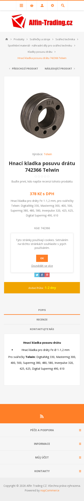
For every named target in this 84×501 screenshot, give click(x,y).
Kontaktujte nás (42, 329)
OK (42, 258)
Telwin (48, 154)
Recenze (42, 319)
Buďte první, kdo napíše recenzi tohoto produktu (42, 181)
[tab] (42, 310)
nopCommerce (49, 490)
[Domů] (7, 39)
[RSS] (42, 416)
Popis (42, 310)
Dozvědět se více (42, 266)
